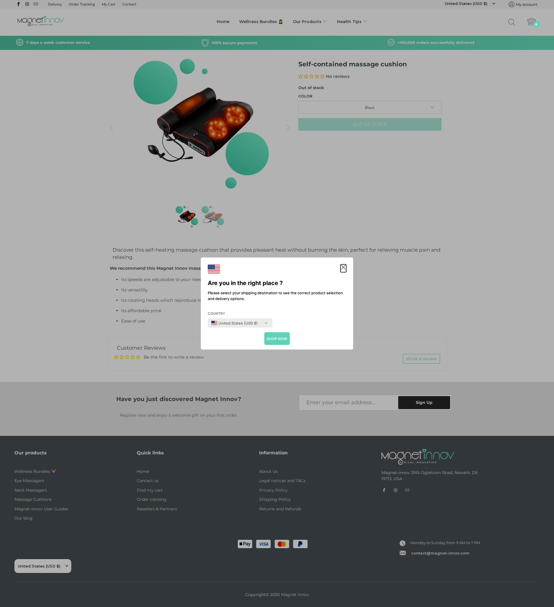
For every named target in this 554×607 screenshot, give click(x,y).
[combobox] (234, 323)
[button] (343, 268)
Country (216, 313)
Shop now (277, 338)
